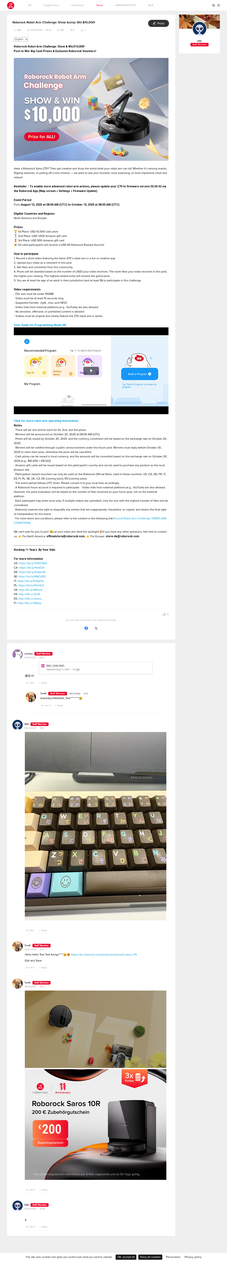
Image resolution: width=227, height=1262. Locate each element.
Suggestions (51, 5)
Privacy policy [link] (193, 1257)
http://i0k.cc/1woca (30, 598)
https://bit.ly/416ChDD (32, 576)
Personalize (173, 1257)
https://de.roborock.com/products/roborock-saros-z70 (104, 954)
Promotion (77, 5)
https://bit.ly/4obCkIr (32, 567)
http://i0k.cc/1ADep (29, 603)
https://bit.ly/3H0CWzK (33, 563)
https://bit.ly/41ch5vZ (31, 585)
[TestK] (31, 697)
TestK (27, 945)
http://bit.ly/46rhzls (30, 589)
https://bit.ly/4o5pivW (32, 572)
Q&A (151, 5)
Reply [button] (160, 23)
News (99, 5)
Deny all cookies (150, 1257)
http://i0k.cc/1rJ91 (29, 594)
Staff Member (43, 654)
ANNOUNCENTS (125, 5)
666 (19, 30)
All (30, 5)
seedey (28, 654)
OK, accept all (126, 1257)
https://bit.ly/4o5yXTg (30, 581)
